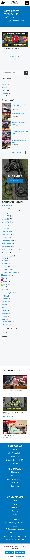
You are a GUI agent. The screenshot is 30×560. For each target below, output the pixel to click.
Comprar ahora (15, 180)
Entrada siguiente (15, 59)
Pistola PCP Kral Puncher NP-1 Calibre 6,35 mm (13, 413)
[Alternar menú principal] (27, 3)
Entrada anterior (15, 56)
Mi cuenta (15, 476)
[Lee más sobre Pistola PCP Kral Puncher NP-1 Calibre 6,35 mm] (15, 403)
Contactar (15, 486)
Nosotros (15, 472)
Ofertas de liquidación (15, 460)
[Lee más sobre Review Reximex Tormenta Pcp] (15, 382)
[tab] (15, 48)
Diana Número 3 (8, 435)
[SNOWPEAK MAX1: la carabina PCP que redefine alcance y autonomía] (6, 107)
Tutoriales (4, 90)
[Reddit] (2, 282)
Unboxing (4, 93)
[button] (15, 152)
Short (3, 87)
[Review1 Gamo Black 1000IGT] (6, 116)
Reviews (6, 22)
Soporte (15, 511)
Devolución (15, 508)
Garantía (15, 515)
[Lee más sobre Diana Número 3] (15, 426)
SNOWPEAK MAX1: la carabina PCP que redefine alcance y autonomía (19, 106)
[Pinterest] (2, 280)
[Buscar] (26, 73)
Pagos (15, 504)
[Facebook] (2, 275)
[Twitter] (2, 277)
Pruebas (4, 82)
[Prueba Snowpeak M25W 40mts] (6, 144)
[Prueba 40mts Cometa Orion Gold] (6, 135)
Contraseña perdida (15, 479)
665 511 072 (15, 532)
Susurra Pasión (20, 556)
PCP (15, 450)
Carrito (15, 483)
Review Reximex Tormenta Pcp (13, 391)
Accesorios (15, 457)
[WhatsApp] (2, 285)
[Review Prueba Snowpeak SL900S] (6, 125)
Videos (10, 22)
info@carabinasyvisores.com (15, 529)
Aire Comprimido (15, 453)
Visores (15, 464)
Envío (15, 501)
